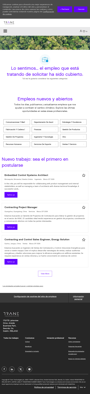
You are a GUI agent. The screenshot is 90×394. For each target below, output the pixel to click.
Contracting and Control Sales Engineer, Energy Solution (36, 239)
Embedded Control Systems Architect (26, 175)
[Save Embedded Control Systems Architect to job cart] (84, 175)
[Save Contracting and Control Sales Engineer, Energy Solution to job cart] (84, 239)
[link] (17, 122)
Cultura (27, 341)
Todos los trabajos (11, 338)
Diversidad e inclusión (32, 351)
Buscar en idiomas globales (77, 359)
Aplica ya (11, 195)
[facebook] (4, 369)
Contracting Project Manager (20, 207)
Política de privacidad (44, 387)
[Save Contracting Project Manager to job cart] (84, 207)
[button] (81, 31)
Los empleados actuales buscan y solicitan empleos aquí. (23, 286)
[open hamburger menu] (5, 31)
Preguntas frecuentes (75, 346)
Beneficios (28, 346)
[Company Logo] (9, 23)
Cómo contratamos (74, 341)
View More (45, 273)
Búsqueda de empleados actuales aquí (76, 352)
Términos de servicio (66, 387)
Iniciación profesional (55, 338)
